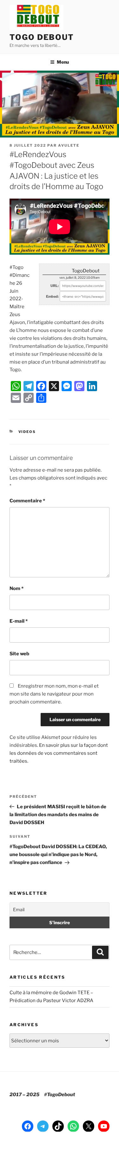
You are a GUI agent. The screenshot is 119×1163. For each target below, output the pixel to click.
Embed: (52, 296)
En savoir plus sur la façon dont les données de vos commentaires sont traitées (59, 753)
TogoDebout (86, 271)
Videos (27, 431)
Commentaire (27, 501)
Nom (16, 588)
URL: (54, 285)
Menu (63, 62)
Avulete (68, 145)
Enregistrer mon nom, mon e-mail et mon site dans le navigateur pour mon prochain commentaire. (54, 694)
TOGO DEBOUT (42, 37)
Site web (19, 654)
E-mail (19, 621)
